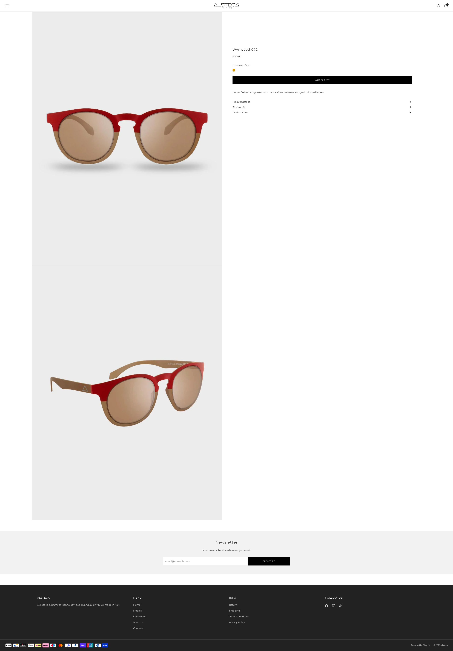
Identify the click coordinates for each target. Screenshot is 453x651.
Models (137, 610)
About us (138, 622)
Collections (139, 616)
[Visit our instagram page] (333, 605)
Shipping (234, 610)
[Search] (438, 6)
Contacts (138, 628)
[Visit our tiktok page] (340, 605)
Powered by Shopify (420, 645)
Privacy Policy (237, 622)
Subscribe (269, 561)
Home (137, 604)
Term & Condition (239, 616)
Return (233, 604)
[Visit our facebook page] (326, 605)
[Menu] (7, 6)
